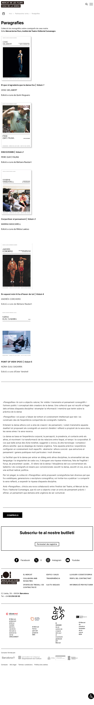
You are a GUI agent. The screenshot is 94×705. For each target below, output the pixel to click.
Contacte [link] (4, 665)
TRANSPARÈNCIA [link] (53, 578)
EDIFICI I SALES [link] (52, 575)
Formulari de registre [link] (47, 544)
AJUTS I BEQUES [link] (53, 585)
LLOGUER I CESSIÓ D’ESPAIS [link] (81, 575)
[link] (91, 696)
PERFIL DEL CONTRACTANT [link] (80, 578)
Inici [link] (10, 13)
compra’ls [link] (12, 515)
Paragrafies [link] (36, 13)
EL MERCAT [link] (27, 575)
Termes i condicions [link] (25, 665)
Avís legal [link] (13, 665)
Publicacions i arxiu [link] (22, 13)
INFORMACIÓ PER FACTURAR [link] (81, 585)
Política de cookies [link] (41, 665)
